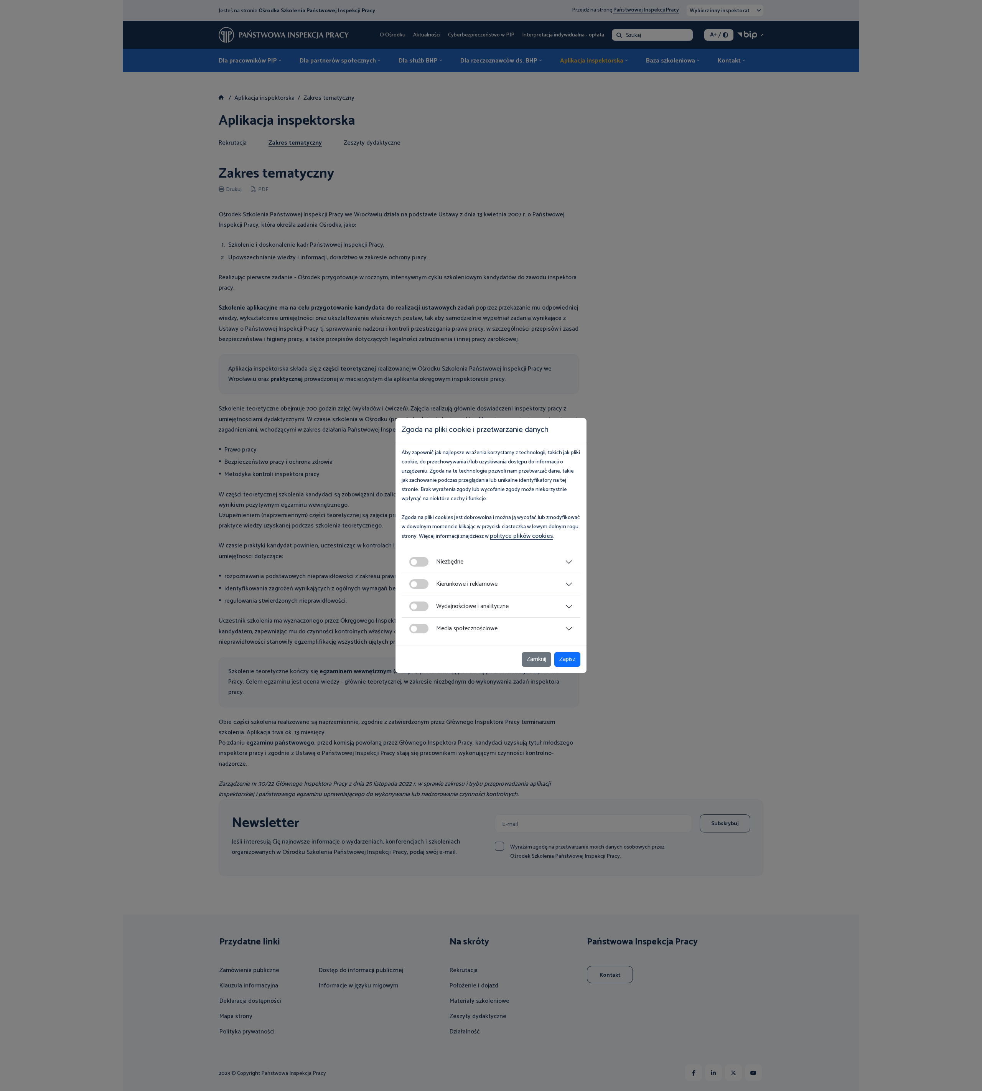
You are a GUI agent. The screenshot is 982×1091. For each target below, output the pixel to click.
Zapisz (567, 659)
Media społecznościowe (467, 628)
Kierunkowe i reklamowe (467, 584)
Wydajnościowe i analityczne (472, 606)
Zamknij (536, 659)
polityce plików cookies (521, 536)
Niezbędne (449, 562)
